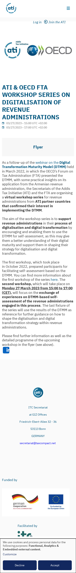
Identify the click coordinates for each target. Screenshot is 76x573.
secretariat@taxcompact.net (38, 443)
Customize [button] (10, 554)
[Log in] (40, 22)
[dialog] (38, 556)
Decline (20, 565)
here (54, 279)
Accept (54, 565)
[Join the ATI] (57, 22)
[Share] (6, 350)
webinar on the (36, 164)
